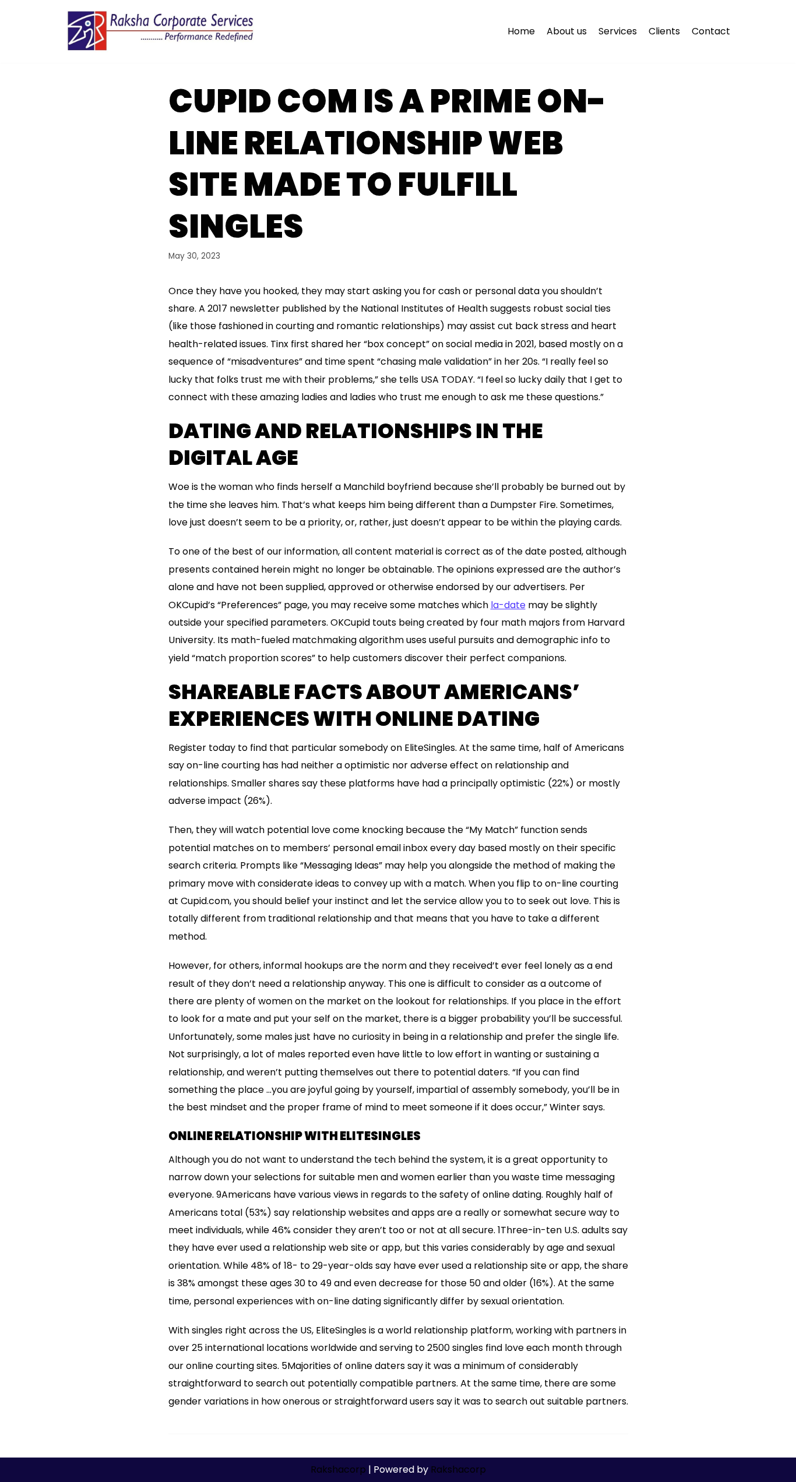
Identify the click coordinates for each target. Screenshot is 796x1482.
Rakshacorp (338, 1469)
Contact (711, 31)
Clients (664, 31)
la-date (508, 605)
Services (617, 31)
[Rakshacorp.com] (162, 31)
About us (567, 31)
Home (521, 31)
